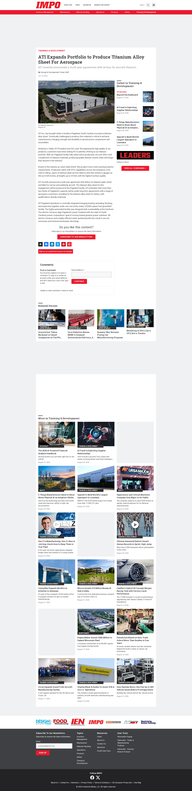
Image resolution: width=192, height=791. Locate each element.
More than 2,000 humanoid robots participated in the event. (135, 548)
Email (38, 741)
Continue (79, 281)
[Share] (46, 244)
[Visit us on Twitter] (98, 778)
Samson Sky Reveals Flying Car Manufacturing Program (110, 335)
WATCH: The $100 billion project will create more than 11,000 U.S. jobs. (94, 502)
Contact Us (64, 783)
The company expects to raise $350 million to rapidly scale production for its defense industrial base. (135, 503)
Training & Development (51, 50)
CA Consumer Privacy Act (122, 783)
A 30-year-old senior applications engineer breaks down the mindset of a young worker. (56, 551)
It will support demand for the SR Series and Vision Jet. (56, 694)
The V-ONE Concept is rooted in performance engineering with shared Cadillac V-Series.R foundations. (135, 599)
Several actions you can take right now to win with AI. (56, 458)
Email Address (77, 270)
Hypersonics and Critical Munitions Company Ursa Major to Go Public (133, 496)
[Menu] (154, 5)
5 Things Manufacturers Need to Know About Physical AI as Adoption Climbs (128, 125)
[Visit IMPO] (96, 722)
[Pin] (63, 244)
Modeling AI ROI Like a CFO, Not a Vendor (139, 332)
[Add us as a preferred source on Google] (69, 244)
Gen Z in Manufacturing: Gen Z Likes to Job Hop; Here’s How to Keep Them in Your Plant (56, 544)
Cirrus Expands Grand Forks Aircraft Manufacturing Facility (55, 688)
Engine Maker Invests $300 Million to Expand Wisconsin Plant (94, 639)
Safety (42, 490)
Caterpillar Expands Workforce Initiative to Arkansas (52, 589)
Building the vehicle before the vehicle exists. (135, 693)
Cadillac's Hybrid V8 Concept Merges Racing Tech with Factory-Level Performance (134, 591)
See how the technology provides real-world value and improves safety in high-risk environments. (56, 503)
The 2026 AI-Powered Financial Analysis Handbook (52, 452)
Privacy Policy (86, 783)
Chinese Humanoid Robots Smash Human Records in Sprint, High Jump (134, 542)
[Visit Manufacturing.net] (131, 722)
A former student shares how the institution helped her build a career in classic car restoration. (134, 649)
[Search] (148, 5)
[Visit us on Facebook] (92, 778)
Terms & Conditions (102, 783)
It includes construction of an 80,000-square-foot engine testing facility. (95, 645)
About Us (54, 783)
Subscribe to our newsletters (76, 237)
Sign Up (43, 753)
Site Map (137, 783)
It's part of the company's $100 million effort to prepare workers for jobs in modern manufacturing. (56, 596)
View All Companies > (135, 168)
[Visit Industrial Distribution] (113, 722)
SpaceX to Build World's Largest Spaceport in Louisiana (128, 140)
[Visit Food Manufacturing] (61, 722)
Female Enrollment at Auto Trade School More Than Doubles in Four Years (133, 640)
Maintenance (84, 633)
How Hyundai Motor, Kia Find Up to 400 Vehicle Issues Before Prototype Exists (135, 688)
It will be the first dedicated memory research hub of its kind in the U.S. (95, 595)
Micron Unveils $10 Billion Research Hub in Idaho (94, 589)
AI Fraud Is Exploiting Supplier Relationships (127, 108)
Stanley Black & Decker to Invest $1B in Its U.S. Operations (95, 688)
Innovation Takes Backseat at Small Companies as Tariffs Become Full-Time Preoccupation (49, 335)
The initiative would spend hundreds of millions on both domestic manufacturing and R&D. (95, 695)
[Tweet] (58, 244)
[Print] (40, 244)
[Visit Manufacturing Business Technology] (148, 722)
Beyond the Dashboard (127, 95)
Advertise (75, 783)
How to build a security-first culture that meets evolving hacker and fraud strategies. (95, 458)
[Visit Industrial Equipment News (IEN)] (78, 722)
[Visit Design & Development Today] (43, 722)
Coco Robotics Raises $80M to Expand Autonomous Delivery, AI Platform (81, 335)
